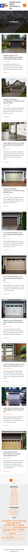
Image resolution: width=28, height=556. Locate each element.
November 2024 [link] (14, 504)
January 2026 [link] (14, 495)
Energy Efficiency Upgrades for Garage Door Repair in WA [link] (13, 101)
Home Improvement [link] (14, 511)
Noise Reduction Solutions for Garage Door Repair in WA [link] (13, 145)
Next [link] (14, 483)
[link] (2, 6)
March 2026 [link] (14, 492)
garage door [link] (14, 523)
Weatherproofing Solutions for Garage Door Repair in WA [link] (11, 453)
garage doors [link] (20, 527)
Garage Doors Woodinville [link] (7, 531)
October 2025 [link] (14, 501)
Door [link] (15, 521)
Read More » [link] (6, 73)
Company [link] (6, 521)
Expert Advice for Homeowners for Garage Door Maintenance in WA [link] (13, 57)
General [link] (14, 509)
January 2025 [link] (14, 502)
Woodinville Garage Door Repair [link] (20, 538)
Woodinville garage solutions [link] (19, 540)
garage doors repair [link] (14, 529)
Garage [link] (22, 521)
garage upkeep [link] (6, 534)
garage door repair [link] (14, 525)
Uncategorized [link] (14, 514)
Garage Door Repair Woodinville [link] (6, 527)
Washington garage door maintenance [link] (14, 535)
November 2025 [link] (14, 499)
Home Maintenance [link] (14, 513)
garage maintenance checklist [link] (19, 531)
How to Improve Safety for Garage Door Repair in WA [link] (13, 365)
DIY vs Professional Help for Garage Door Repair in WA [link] (13, 234)
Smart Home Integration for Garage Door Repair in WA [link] (13, 322)
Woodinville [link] (7, 538)
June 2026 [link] (14, 488)
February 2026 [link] (14, 494)
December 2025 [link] (14, 497)
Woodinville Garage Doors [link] (8, 540)
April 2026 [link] (14, 490)
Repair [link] (12, 533)
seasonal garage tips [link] (21, 534)
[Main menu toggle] (24, 5)
